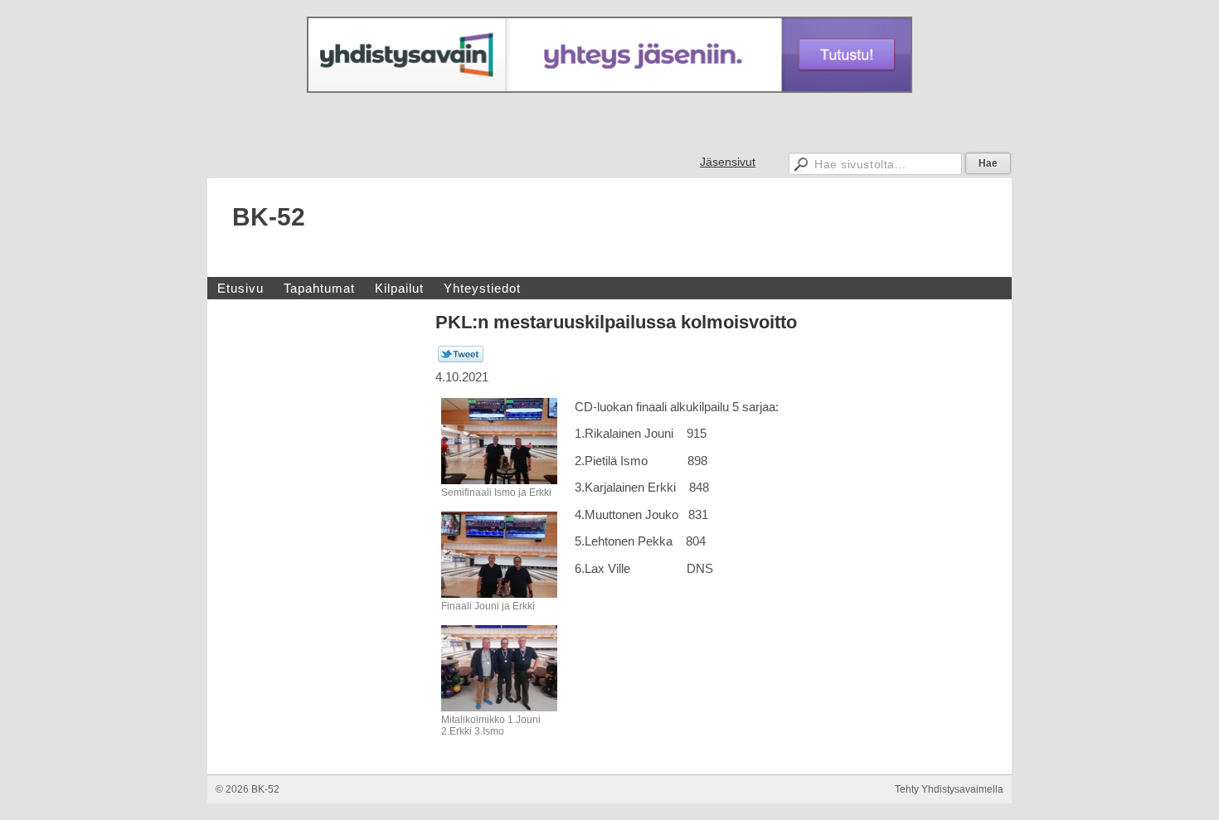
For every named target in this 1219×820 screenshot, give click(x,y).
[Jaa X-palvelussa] (460, 359)
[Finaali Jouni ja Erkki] (499, 594)
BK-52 (268, 216)
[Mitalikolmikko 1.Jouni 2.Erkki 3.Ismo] (499, 708)
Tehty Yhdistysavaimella (949, 789)
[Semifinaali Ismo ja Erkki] (499, 481)
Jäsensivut (727, 161)
